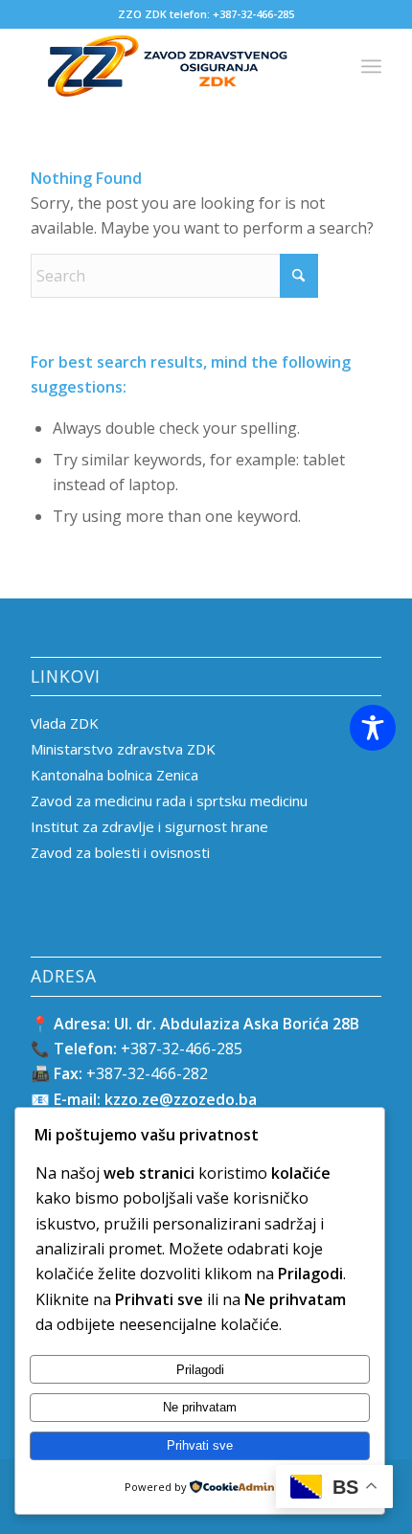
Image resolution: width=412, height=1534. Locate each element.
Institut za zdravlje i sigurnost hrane (149, 826)
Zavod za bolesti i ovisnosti (120, 852)
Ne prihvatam (200, 1407)
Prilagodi (200, 1370)
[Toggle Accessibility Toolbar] (373, 728)
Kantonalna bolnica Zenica (114, 774)
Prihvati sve (200, 1445)
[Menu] (371, 66)
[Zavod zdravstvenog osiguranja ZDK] (170, 66)
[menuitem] (371, 66)
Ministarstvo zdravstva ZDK (123, 748)
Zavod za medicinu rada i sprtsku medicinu (169, 800)
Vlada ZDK (65, 723)
